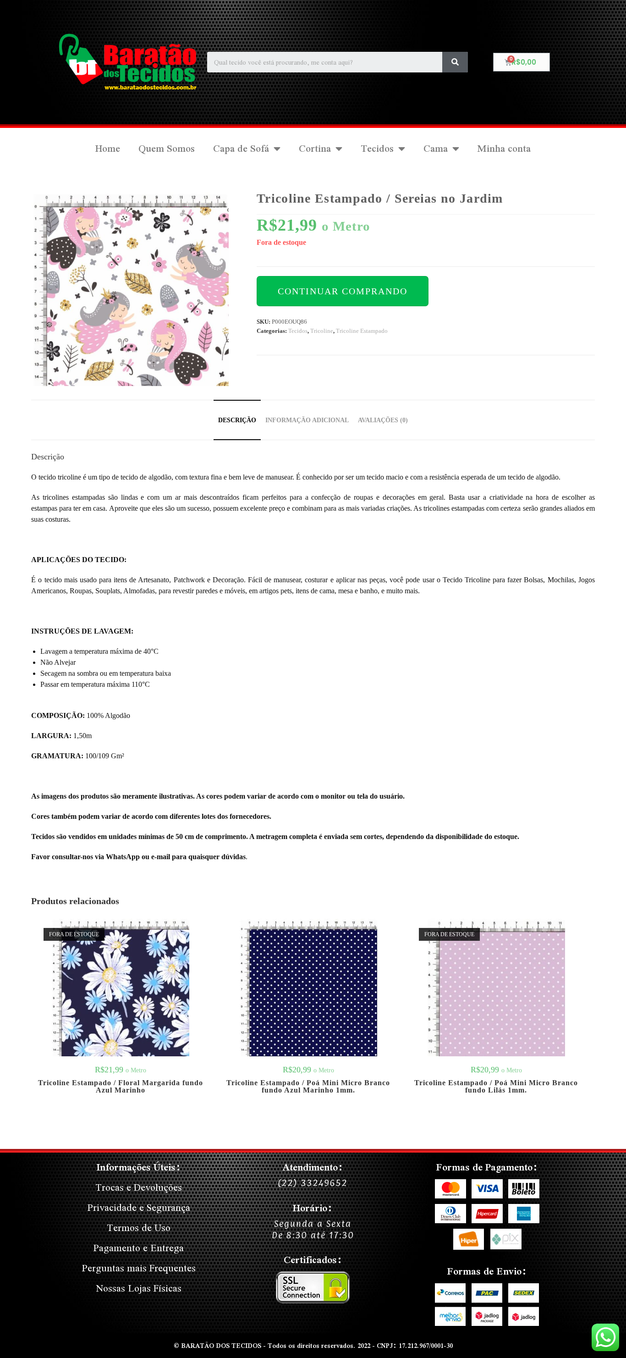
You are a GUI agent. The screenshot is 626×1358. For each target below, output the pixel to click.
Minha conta (504, 148)
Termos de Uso (138, 1227)
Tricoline (321, 330)
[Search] (455, 62)
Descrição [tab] (237, 420)
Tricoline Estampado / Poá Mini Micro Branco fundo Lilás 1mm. (496, 1086)
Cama (435, 148)
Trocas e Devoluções (138, 1187)
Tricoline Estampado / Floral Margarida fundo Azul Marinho (120, 1086)
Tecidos (377, 148)
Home (107, 148)
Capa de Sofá (241, 148)
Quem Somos (166, 148)
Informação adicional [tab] (307, 420)
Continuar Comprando (342, 291)
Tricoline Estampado (362, 330)
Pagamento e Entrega (138, 1248)
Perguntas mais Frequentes (139, 1268)
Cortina (315, 148)
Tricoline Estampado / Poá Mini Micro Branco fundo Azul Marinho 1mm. (308, 1086)
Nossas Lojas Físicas (138, 1288)
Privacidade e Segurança (139, 1207)
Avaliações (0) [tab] (383, 420)
